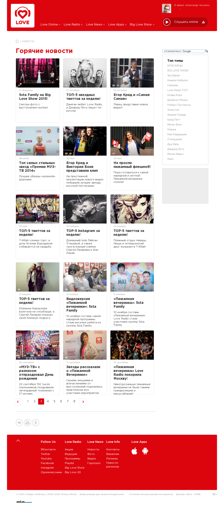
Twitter (45, 454)
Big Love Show (141, 24)
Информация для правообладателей (102, 494)
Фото (91, 454)
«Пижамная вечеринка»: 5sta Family (129, 303)
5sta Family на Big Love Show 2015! (35, 97)
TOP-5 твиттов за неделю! (129, 232)
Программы (72, 459)
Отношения (174, 139)
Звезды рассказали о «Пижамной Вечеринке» (83, 371)
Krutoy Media (69, 494)
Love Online (49, 24)
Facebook (47, 463)
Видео (91, 459)
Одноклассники (51, 472)
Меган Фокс (174, 125)
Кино (170, 159)
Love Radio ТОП (177, 90)
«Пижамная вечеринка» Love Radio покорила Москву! (128, 373)
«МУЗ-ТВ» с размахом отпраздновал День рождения (36, 373)
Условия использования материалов (151, 494)
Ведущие (71, 454)
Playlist (69, 463)
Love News (94, 24)
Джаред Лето (175, 149)
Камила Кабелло (177, 80)
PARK (197, 494)
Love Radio (72, 24)
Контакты (113, 449)
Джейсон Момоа (177, 100)
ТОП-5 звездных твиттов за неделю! (83, 97)
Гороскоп (93, 463)
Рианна (171, 130)
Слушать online (186, 22)
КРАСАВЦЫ (175, 66)
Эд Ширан (173, 76)
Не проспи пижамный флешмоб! (132, 165)
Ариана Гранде (176, 115)
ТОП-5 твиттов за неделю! (34, 232)
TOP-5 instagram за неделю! (83, 232)
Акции (69, 449)
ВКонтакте (48, 449)
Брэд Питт (173, 120)
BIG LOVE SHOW (177, 71)
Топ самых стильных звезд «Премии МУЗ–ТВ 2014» (37, 167)
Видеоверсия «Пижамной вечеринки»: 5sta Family (81, 305)
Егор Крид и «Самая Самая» (132, 97)
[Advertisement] (98, 11)
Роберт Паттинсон (179, 105)
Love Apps (116, 24)
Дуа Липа (173, 144)
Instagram (47, 468)
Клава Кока (174, 95)
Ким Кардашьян (177, 135)
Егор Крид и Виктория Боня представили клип (82, 167)
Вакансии (112, 454)
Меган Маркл (175, 154)
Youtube (46, 459)
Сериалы (172, 85)
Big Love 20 (73, 472)
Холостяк (173, 110)
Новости (93, 449)
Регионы (112, 459)
